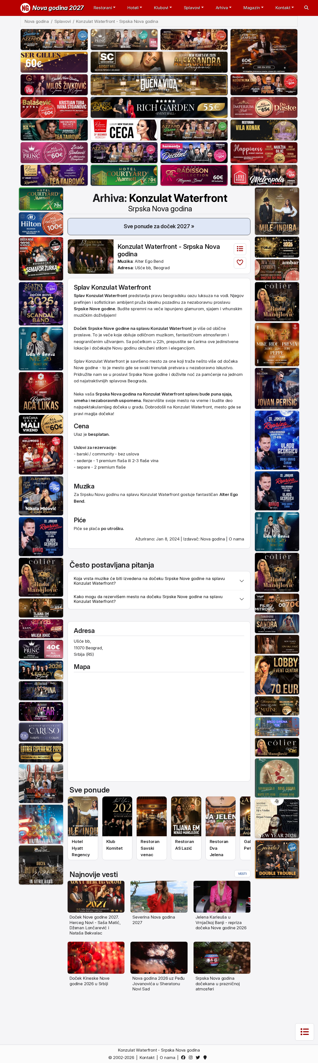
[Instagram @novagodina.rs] (191, 1057)
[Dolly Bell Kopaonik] (41, 783)
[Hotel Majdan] (277, 388)
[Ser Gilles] (54, 61)
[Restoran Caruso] (41, 731)
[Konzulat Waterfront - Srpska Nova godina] (91, 256)
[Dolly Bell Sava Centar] (277, 818)
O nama (236, 538)
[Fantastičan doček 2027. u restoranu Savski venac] (152, 817)
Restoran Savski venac (150, 848)
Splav (79, 295)
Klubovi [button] (161, 7)
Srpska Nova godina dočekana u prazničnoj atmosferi (218, 983)
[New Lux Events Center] (41, 628)
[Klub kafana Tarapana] (277, 623)
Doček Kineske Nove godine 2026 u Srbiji (90, 981)
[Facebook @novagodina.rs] (184, 1057)
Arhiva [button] (222, 7)
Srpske (95, 328)
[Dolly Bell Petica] (41, 823)
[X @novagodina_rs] (198, 1057)
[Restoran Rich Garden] (159, 106)
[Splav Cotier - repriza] (41, 577)
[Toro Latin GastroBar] (277, 246)
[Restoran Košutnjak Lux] (264, 84)
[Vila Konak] (264, 129)
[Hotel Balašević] (54, 106)
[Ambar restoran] (277, 269)
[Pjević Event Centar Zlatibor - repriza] (54, 174)
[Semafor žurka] (41, 258)
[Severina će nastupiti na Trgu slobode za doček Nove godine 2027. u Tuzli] (158, 896)
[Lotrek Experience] (41, 752)
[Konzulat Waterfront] (41, 669)
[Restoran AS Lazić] (41, 607)
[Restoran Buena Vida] (159, 84)
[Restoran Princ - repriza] (124, 39)
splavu (192, 394)
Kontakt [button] (283, 7)
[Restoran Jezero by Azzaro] (54, 39)
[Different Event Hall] (41, 690)
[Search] (306, 8)
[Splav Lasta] (41, 348)
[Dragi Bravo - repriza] (41, 536)
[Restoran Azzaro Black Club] (124, 152)
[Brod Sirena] (277, 726)
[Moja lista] (240, 249)
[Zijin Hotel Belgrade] (41, 495)
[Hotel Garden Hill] (194, 39)
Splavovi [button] (192, 7)
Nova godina (212, 538)
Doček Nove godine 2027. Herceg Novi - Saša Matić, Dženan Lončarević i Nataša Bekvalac (95, 925)
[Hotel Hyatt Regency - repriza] (41, 392)
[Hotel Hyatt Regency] (277, 210)
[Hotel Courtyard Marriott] (124, 174)
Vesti (242, 874)
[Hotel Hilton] (41, 223)
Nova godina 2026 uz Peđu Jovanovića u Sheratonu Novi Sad (158, 983)
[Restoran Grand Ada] (54, 84)
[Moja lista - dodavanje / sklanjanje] (240, 263)
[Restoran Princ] (54, 152)
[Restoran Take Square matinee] (277, 705)
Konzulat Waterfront (177, 202)
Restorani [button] (103, 7)
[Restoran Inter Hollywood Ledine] (41, 454)
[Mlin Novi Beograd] (264, 50)
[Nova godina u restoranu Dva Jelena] (221, 817)
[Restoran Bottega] (277, 644)
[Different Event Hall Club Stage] (41, 711)
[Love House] (264, 174)
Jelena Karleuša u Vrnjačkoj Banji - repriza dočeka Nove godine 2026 (221, 922)
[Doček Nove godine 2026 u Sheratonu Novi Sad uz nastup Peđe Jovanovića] (158, 957)
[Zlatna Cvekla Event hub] (41, 303)
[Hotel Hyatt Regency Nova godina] (83, 817)
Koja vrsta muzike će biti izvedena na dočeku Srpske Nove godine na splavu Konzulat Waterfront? (149, 581)
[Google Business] (206, 1057)
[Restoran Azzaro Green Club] (194, 129)
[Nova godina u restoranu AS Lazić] (186, 817)
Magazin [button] (251, 7)
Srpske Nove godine (148, 374)
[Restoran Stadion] (277, 602)
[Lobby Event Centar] (277, 674)
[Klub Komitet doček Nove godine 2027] (117, 817)
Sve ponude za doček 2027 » (159, 226)
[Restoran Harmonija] (194, 152)
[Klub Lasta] (277, 344)
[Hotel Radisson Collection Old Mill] (194, 174)
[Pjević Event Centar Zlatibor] (124, 129)
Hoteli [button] (133, 7)
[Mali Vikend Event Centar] (41, 424)
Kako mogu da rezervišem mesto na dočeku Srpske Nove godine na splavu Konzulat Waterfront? (148, 599)
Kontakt (147, 1057)
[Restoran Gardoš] (277, 859)
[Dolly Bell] (41, 864)
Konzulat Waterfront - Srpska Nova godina (169, 250)
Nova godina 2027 (58, 7)
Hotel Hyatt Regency (81, 848)
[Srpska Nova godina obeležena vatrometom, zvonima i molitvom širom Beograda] (222, 957)
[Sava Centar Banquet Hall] (159, 61)
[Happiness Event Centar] (264, 152)
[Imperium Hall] (264, 106)
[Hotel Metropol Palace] (54, 129)
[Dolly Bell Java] (277, 777)
